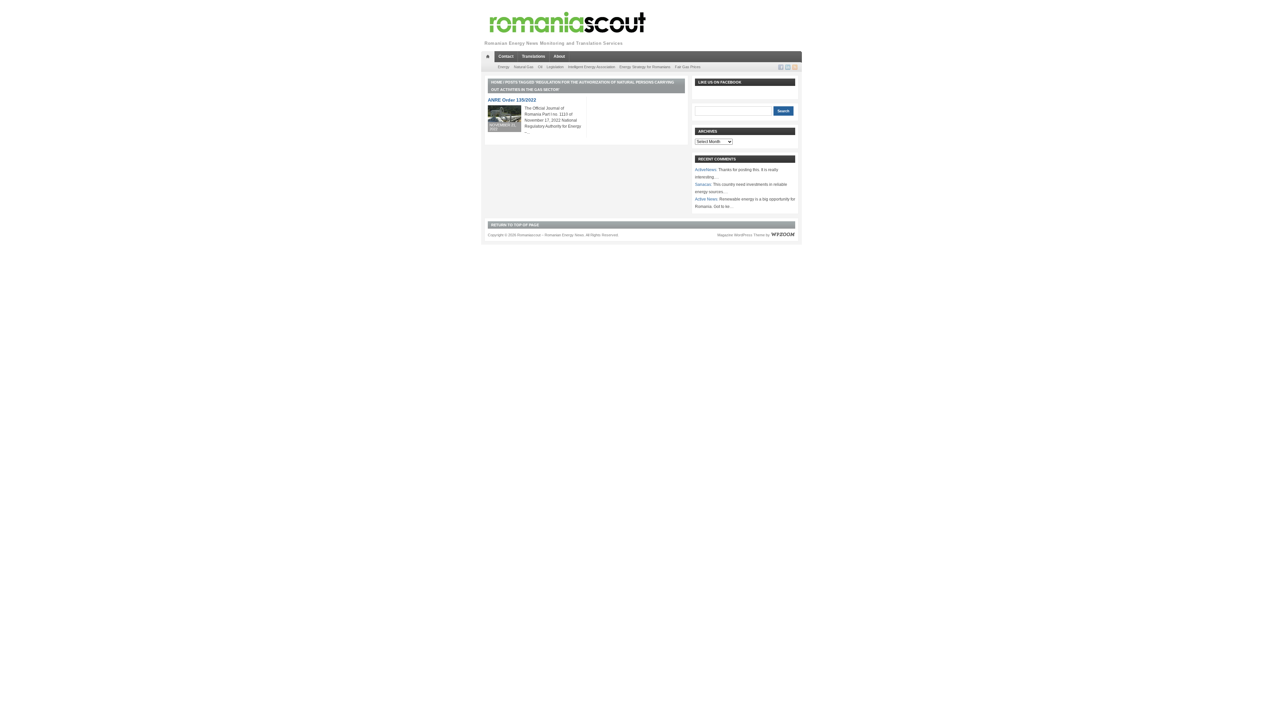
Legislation (555, 67)
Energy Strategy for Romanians (645, 67)
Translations (533, 56)
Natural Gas (524, 67)
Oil (540, 67)
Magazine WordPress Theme (741, 235)
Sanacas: (703, 184)
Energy (504, 67)
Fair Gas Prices (688, 67)
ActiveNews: (706, 169)
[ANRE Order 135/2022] (504, 118)
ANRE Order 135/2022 (512, 100)
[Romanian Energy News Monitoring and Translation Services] (568, 22)
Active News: (706, 199)
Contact (506, 56)
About (559, 56)
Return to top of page (515, 225)
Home (496, 82)
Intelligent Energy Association (591, 67)
